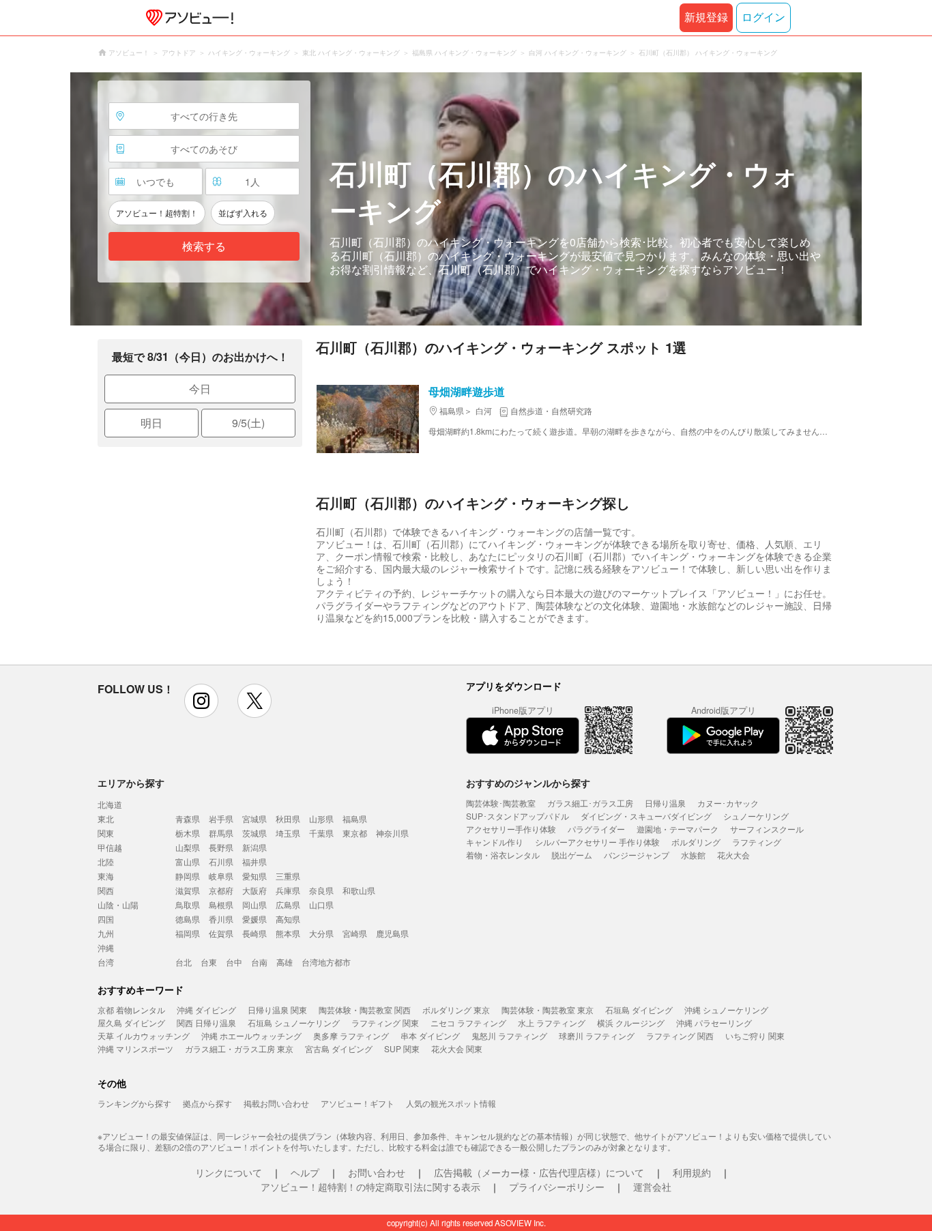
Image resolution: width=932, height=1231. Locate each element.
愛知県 (254, 876)
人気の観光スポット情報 (451, 1103)
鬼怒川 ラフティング (509, 1035)
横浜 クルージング (631, 1022)
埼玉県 (288, 833)
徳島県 (187, 919)
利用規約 (692, 1172)
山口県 (321, 904)
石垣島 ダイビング (639, 1009)
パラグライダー (596, 829)
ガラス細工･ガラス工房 (590, 803)
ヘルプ (305, 1172)
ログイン (763, 17)
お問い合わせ (376, 1172)
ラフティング (756, 842)
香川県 (221, 919)
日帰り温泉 (665, 803)
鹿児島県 (392, 933)
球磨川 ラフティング (597, 1035)
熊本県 (288, 933)
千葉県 (321, 833)
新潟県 (254, 847)
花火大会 (733, 854)
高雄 (284, 962)
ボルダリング (695, 842)
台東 (209, 962)
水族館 (693, 854)
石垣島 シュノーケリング (294, 1022)
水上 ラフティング (551, 1022)
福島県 (355, 818)
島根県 (221, 904)
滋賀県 (187, 890)
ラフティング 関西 (680, 1035)
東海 (106, 876)
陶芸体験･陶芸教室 (501, 803)
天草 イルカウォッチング (144, 1035)
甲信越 (110, 847)
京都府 (221, 890)
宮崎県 (355, 933)
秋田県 (288, 818)
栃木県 (187, 833)
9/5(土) (248, 423)
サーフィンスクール (767, 829)
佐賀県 (221, 933)
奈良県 (321, 890)
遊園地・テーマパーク (677, 829)
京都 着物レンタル (131, 1009)
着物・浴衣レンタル (503, 854)
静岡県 (187, 876)
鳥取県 (187, 904)
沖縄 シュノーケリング (726, 1009)
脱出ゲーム (571, 854)
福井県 (254, 861)
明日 (151, 423)
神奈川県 (392, 833)
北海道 (110, 804)
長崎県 (254, 933)
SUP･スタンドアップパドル (517, 816)
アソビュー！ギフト (357, 1103)
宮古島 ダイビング (339, 1048)
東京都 (355, 833)
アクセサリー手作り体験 (511, 829)
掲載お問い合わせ (276, 1103)
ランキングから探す (134, 1103)
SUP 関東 (402, 1048)
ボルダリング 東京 (456, 1009)
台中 (234, 962)
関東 (106, 833)
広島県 (288, 904)
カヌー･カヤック (728, 803)
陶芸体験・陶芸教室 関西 (365, 1009)
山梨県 (187, 847)
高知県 (288, 919)
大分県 (321, 933)
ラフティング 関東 (385, 1022)
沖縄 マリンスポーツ (135, 1048)
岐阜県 (221, 876)
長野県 (221, 847)
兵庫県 (288, 890)
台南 (259, 962)
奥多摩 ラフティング (351, 1035)
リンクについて (228, 1172)
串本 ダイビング (430, 1035)
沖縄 (106, 947)
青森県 (187, 818)
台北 (183, 962)
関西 (106, 890)
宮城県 (254, 818)
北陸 (106, 861)
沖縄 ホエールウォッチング (251, 1035)
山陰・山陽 (118, 904)
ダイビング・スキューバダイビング (646, 816)
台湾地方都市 (326, 962)
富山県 (187, 861)
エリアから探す (131, 783)
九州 (106, 933)
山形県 (321, 818)
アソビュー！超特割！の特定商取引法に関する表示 (370, 1186)
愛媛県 (254, 919)
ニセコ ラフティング (468, 1022)
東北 (106, 818)
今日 (200, 388)
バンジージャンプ (636, 854)
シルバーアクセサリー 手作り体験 (597, 842)
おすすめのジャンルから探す (528, 783)
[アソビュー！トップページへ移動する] (187, 18)
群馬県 (221, 833)
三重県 (288, 876)
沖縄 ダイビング (206, 1009)
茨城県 (254, 833)
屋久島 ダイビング (131, 1022)
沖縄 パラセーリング (714, 1022)
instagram (201, 701)
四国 (106, 919)
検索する (204, 246)
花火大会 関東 (456, 1048)
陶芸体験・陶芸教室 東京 (547, 1009)
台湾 (106, 962)
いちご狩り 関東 (755, 1035)
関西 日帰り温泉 (206, 1022)
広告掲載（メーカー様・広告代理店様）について (539, 1172)
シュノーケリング (756, 816)
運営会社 (652, 1186)
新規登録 (706, 17)
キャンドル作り (494, 842)
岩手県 (221, 818)
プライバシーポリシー (557, 1186)
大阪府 (254, 890)
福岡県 (187, 933)
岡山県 (254, 904)
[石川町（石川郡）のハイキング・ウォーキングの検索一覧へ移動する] (466, 198)
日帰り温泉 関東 (277, 1009)
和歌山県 (359, 890)
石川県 (221, 861)
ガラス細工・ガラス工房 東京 (239, 1048)
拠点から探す (207, 1103)
